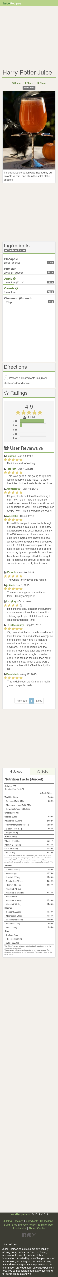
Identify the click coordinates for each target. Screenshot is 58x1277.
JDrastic (11, 572)
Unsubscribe (19, 1228)
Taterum (11, 469)
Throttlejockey (15, 625)
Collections (46, 1221)
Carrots (9, 288)
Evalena (11, 456)
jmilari (10, 585)
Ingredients (31, 1221)
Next (39, 700)
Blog (14, 1224)
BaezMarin (13, 674)
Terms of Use (45, 1224)
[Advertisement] (29, 36)
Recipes (18, 1221)
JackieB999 (13, 488)
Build (7, 1224)
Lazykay (11, 601)
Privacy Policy (27, 1224)
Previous (22, 700)
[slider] (29, 413)
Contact (41, 1228)
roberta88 (12, 516)
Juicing (8, 1221)
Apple (8, 278)
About (32, 1228)
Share (17, 83)
